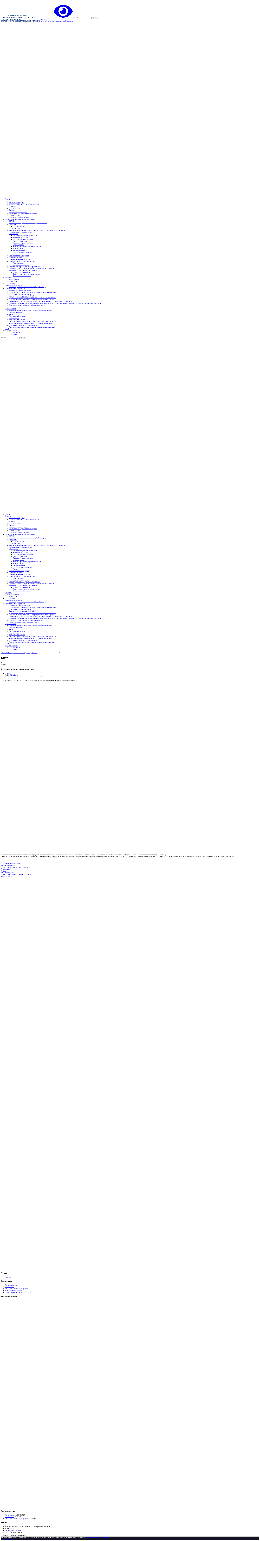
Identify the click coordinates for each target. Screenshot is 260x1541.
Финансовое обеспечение (22, 276)
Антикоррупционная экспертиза (20, 290)
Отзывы (12, 210)
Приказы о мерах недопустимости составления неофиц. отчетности (32, 298)
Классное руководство (16, 203)
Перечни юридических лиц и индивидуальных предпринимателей (32, 327)
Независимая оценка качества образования (24, 204)
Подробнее (11, 1539)
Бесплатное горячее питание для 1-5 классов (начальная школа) (31, 310)
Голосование (9, 1287)
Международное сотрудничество (20, 232)
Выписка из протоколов (21, 272)
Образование (13, 234)
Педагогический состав (21, 265)
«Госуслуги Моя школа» (13, 1290)
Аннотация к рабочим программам (25, 235)
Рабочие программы (20, 241)
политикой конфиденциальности (98, 1537)
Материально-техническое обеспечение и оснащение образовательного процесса (37, 230)
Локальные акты (18, 226)
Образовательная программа (23, 239)
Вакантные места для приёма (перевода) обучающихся (28, 223)
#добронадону (6, 869)
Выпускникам (14, 279)
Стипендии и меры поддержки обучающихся (24, 267)
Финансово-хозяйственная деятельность (23, 270)
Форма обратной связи (17, 320)
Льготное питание (15, 312)
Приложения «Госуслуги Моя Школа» (18, 1292)
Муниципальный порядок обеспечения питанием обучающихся (31, 323)
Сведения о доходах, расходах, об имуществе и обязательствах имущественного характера (40, 301)
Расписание (13, 281)
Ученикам (8, 278)
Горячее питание (10, 309)
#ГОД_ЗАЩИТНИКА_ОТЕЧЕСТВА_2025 (16, 874)
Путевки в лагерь (11, 1285)
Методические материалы (22, 294)
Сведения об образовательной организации (20, 219)
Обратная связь (14, 208)
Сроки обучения (18, 245)
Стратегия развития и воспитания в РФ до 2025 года (27, 287)
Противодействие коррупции (15, 288)
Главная (7, 199)
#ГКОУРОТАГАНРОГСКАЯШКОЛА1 (14, 867)
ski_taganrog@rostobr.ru (46, 21)
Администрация (18, 263)
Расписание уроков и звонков (23, 243)
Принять (4, 1539)
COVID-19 (12, 221)
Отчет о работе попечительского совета (26, 274)
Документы (13, 225)
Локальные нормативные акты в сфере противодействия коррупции (32, 299)
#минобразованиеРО (8, 873)
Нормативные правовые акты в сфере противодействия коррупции (32, 292)
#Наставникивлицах (8, 865)
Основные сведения (16, 257)
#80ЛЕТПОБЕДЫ (7, 876)
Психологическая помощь (18, 212)
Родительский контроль (17, 316)
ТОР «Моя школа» (11, 331)
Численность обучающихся (22, 252)
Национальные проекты (13, 285)
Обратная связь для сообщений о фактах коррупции (27, 305)
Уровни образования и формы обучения (27, 246)
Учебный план (18, 248)
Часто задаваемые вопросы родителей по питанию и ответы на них (32, 321)
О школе (8, 201)
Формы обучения (19, 250)
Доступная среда (15, 228)
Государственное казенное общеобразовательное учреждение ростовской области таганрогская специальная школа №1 (19, 18)
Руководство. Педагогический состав (22, 261)
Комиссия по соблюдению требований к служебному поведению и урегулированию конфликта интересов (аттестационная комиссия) (55, 303)
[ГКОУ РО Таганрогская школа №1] (130, 195)
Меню (11, 314)
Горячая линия (14, 318)
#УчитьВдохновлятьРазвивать (11, 863)
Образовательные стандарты (19, 256)
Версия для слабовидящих (63, 21)
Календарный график (20, 237)
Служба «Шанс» (14, 215)
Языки (15, 254)
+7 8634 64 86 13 (43, 19)
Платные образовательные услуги (20, 259)
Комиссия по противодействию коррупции (24, 307)
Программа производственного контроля (23, 325)
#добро (3, 871)
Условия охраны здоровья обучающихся (23, 214)
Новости (12, 206)
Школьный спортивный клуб (19, 217)
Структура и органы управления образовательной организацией (31, 268)
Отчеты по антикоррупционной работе (22, 296)
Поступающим (10, 283)
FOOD (7, 329)
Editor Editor (14, 675)
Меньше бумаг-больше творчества (17, 1288)
